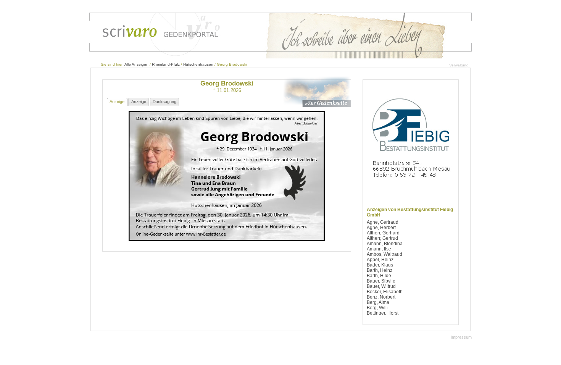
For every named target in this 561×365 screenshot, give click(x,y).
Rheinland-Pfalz (166, 64)
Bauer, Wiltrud (381, 286)
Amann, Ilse (379, 249)
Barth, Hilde (379, 275)
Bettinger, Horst (382, 313)
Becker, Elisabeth (385, 291)
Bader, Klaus (380, 265)
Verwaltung (459, 65)
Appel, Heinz (380, 259)
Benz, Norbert (381, 297)
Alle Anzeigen (136, 64)
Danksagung (164, 101)
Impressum (461, 337)
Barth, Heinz (379, 270)
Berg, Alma (378, 302)
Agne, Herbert (381, 227)
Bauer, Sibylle (381, 281)
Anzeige (117, 101)
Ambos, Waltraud (384, 254)
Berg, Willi (377, 307)
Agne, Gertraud (382, 222)
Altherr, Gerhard (383, 233)
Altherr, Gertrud (382, 238)
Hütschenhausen (198, 64)
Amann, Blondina (385, 243)
